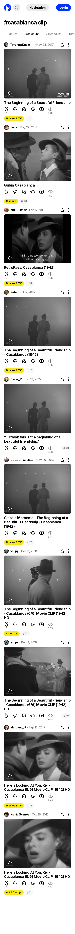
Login (63, 7)
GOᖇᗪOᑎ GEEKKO (22, 459)
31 (28, 892)
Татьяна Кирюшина (22, 44)
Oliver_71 (16, 379)
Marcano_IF (18, 727)
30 (66, 448)
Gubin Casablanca (19, 185)
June (13, 127)
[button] (6, 109)
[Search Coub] (16, 7)
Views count (53, 33)
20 (24, 201)
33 (29, 805)
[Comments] (24, 109)
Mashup (11, 201)
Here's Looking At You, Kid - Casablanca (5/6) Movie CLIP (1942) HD (37, 787)
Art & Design (14, 892)
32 (29, 283)
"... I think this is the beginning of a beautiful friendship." (32, 439)
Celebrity (12, 633)
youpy (14, 551)
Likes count (31, 33)
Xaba (13, 292)
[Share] (62, 44)
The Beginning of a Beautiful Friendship (37, 102)
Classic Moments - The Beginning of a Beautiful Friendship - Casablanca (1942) (36, 522)
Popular (12, 33)
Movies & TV (14, 118)
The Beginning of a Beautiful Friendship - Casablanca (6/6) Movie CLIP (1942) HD (37, 613)
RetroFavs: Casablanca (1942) (29, 267)
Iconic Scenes (19, 814)
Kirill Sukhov (18, 210)
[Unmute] (9, 93)
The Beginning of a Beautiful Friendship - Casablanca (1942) (37, 352)
